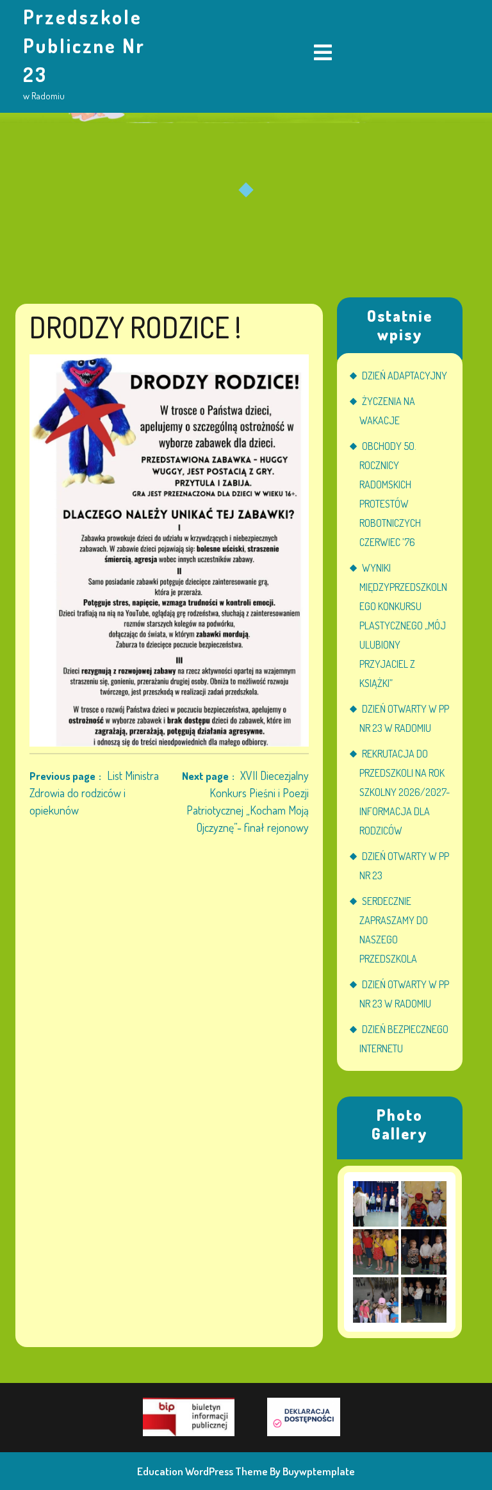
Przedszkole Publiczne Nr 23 (84, 45)
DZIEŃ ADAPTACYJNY (404, 375)
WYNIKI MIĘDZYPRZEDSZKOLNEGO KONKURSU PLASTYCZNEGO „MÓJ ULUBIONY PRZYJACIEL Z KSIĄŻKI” (403, 625)
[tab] (323, 53)
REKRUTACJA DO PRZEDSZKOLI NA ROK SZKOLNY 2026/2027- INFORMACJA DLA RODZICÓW (404, 792)
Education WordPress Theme (202, 1471)
